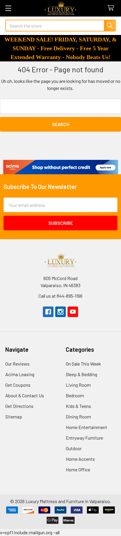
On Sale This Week (83, 363)
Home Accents (80, 459)
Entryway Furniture (84, 437)
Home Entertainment (86, 427)
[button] (60, 167)
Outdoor (74, 448)
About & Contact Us (24, 395)
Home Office (78, 469)
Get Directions (19, 406)
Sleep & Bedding (81, 374)
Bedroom (75, 395)
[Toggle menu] (8, 8)
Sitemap (13, 416)
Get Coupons (18, 385)
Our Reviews (17, 363)
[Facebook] (48, 311)
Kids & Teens (78, 406)
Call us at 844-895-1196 (60, 296)
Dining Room (78, 416)
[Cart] (112, 8)
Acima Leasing (19, 374)
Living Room (78, 385)
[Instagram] (60, 311)
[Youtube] (73, 311)
